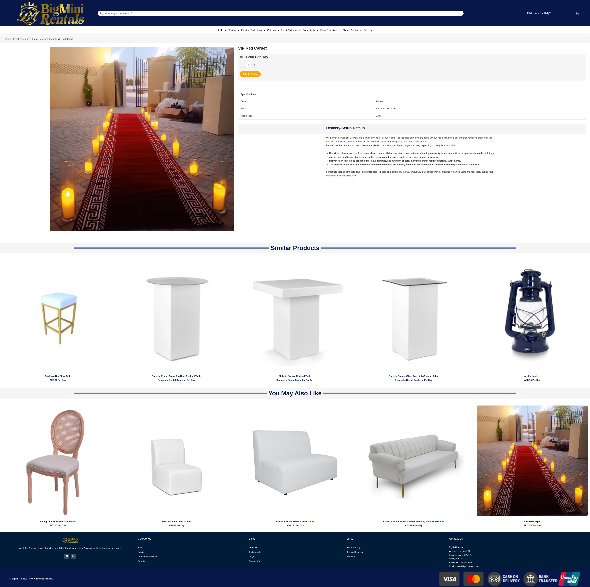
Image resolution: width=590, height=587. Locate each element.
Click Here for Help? (539, 13)
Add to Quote (250, 74)
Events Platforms (21, 39)
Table (220, 30)
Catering (271, 30)
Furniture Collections (251, 30)
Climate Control (350, 30)
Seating (232, 30)
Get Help (368, 30)
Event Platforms (289, 30)
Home (8, 39)
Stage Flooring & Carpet (44, 39)
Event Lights (309, 30)
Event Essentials (328, 30)
